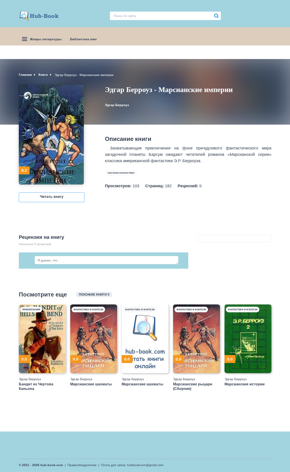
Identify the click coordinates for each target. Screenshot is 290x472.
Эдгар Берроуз (117, 105)
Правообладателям (82, 465)
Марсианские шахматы (91, 384)
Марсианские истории (245, 384)
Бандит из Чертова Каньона (36, 386)
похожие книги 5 (94, 294)
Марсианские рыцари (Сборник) (192, 386)
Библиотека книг (83, 39)
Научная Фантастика (121, 173)
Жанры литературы (46, 39)
